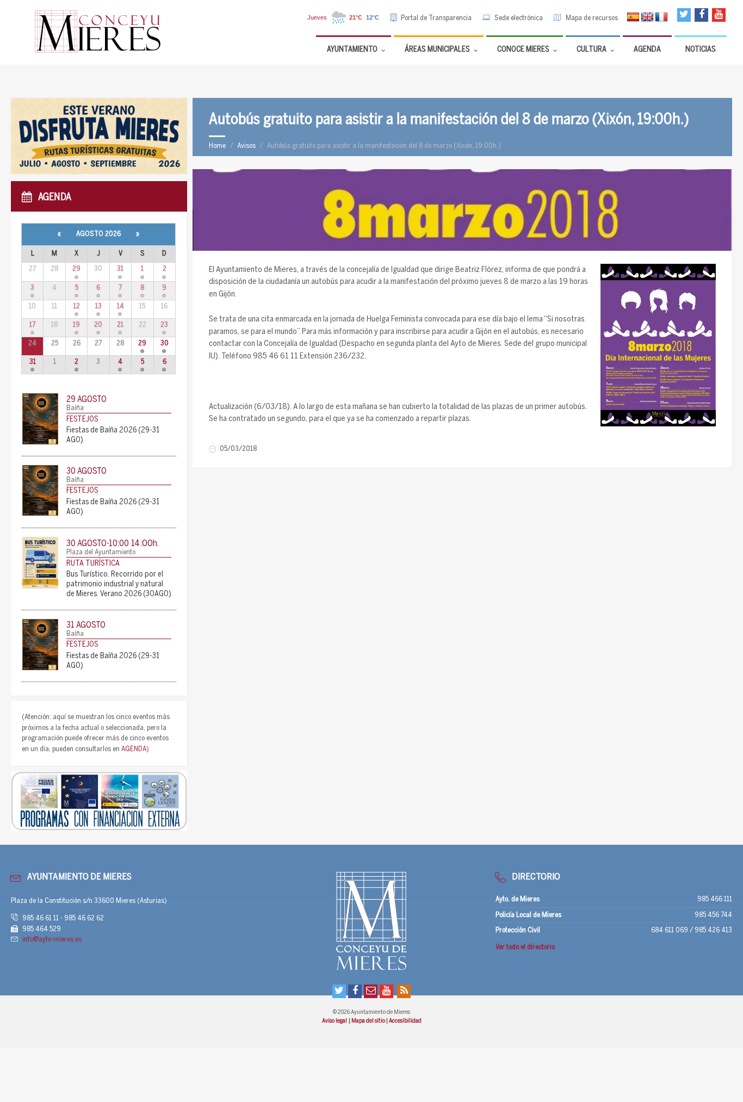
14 (120, 306)
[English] (647, 17)
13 (98, 306)
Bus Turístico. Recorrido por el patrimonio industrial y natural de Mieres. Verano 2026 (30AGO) (118, 584)
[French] (661, 17)
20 (98, 325)
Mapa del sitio (368, 1021)
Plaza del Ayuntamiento (100, 552)
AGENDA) (135, 749)
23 (164, 325)
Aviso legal (335, 1021)
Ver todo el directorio (525, 947)
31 (120, 269)
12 (76, 306)
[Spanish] (633, 17)
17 (32, 325)
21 (120, 325)
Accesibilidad (405, 1021)
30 (164, 343)
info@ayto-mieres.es (52, 939)
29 (76, 269)
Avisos (246, 146)
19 (76, 325)
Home (217, 146)
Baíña (75, 408)
